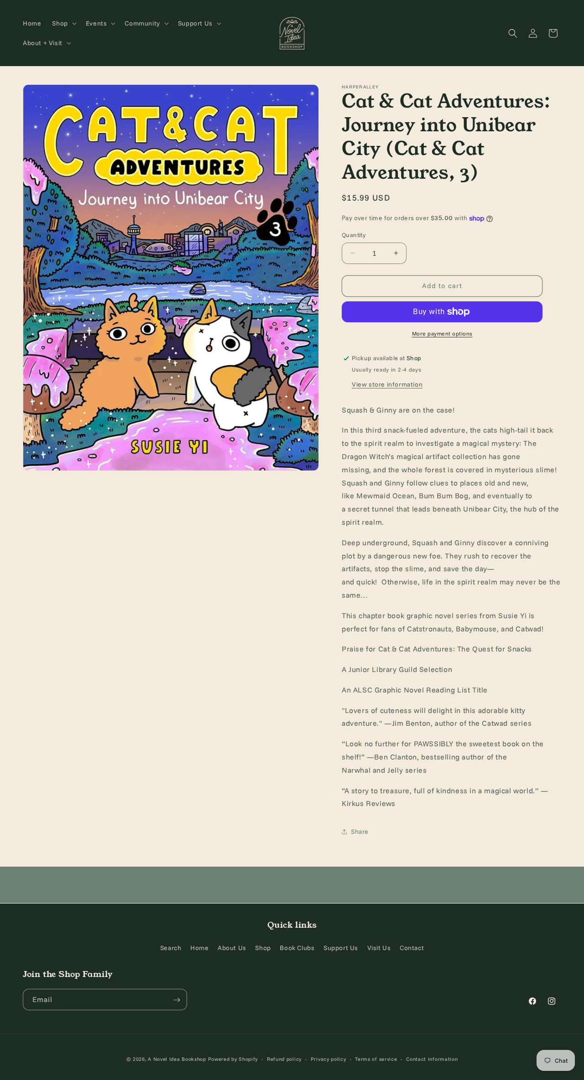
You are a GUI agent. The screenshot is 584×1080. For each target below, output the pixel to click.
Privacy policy (328, 1058)
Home (199, 947)
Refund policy (284, 1058)
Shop (263, 947)
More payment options (442, 333)
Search (171, 947)
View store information (387, 384)
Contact (412, 947)
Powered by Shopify (233, 1059)
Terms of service (376, 1058)
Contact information (432, 1058)
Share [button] (360, 831)
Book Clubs (297, 947)
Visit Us (379, 947)
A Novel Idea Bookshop (178, 1059)
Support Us (340, 947)
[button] (63, 23)
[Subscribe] (177, 1000)
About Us (232, 947)
